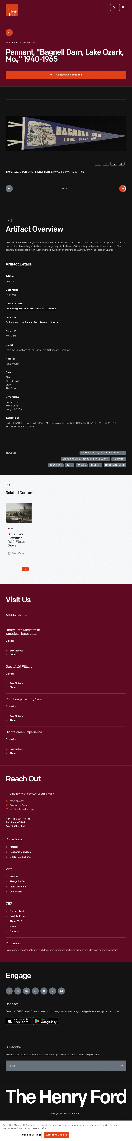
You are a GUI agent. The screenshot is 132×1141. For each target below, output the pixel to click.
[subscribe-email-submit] (121, 1066)
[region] (66, 1131)
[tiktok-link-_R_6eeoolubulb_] (52, 991)
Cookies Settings (31, 1135)
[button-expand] (26, 508)
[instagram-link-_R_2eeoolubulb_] (17, 991)
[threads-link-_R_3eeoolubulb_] (26, 991)
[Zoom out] (106, 164)
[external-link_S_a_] (66, 801)
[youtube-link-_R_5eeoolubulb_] (43, 991)
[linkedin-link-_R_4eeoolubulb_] (35, 991)
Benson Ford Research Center (42, 322)
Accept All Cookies (56, 1135)
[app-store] (18, 1021)
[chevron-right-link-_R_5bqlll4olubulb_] (25, 569)
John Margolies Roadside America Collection (31, 309)
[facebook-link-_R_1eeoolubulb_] (9, 991)
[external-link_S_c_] (66, 809)
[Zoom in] (98, 164)
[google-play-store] (45, 1021)
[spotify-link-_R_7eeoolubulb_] (61, 991)
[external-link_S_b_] (66, 805)
